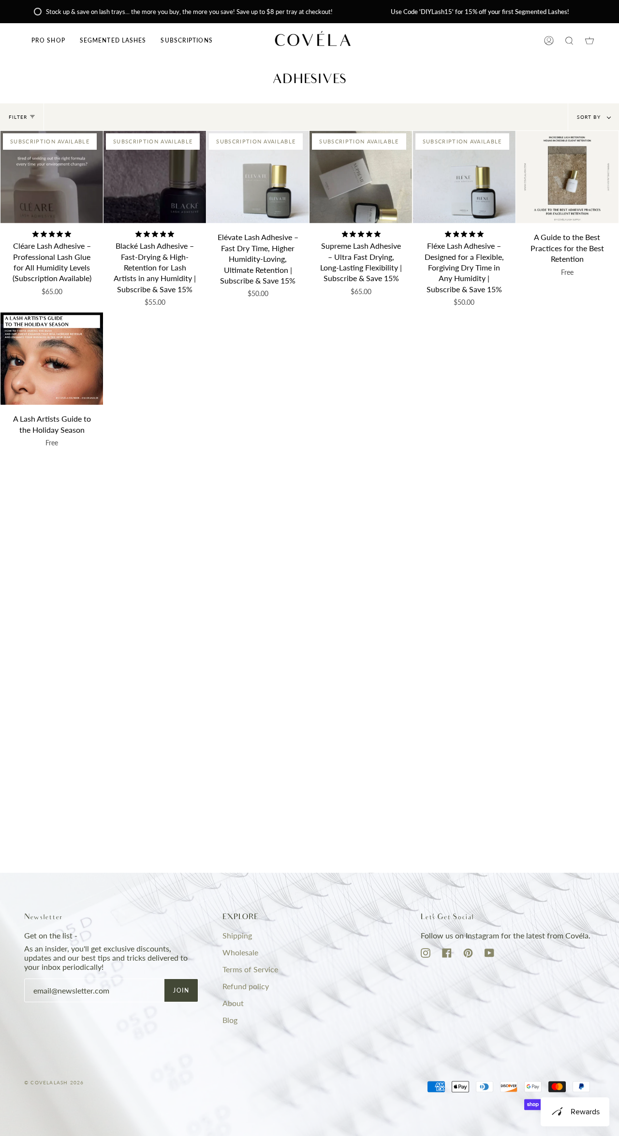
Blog (229, 1019)
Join (181, 990)
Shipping (237, 935)
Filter (18, 117)
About (233, 1003)
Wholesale (240, 952)
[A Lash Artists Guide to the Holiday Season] (51, 358)
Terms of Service (250, 969)
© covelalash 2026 (54, 1082)
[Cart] (589, 40)
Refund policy (245, 986)
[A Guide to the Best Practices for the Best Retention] (567, 177)
